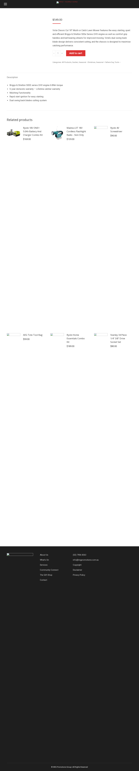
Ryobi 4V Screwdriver (116, 129)
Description (12, 77)
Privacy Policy (79, 575)
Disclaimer (77, 570)
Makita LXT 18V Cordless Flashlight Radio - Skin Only (76, 131)
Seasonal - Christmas (87, 62)
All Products (66, 62)
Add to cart (75, 53)
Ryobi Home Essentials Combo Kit (76, 338)
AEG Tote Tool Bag (32, 334)
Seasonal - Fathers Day (105, 62)
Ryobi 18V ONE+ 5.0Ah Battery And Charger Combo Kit (33, 131)
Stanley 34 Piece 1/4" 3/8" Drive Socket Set (118, 338)
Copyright (77, 565)
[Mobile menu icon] (5, 4)
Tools (117, 62)
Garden (75, 62)
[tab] (12, 76)
